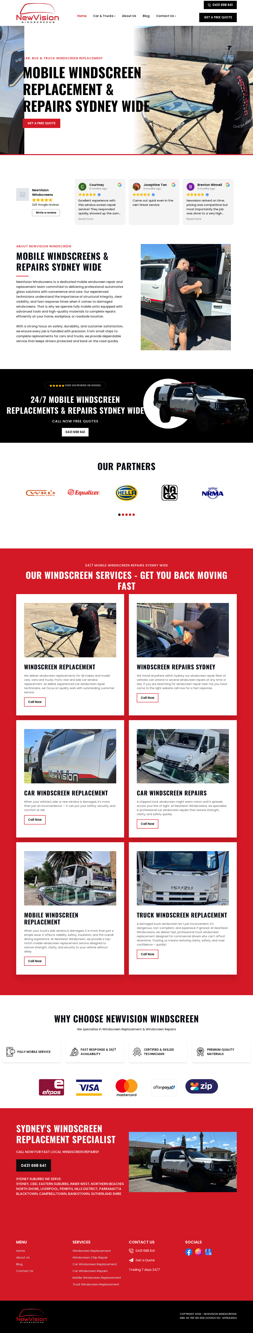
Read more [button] (85, 219)
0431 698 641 (222, 5)
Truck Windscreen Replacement (96, 1284)
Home (82, 16)
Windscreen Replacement (92, 1251)
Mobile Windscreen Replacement (97, 1278)
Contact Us (165, 16)
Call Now (35, 702)
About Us (129, 16)
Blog (146, 16)
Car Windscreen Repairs (90, 1271)
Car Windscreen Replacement (95, 1264)
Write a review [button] (46, 213)
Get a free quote (218, 17)
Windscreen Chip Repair (90, 1257)
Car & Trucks (103, 16)
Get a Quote (145, 1260)
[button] (119, 514)
